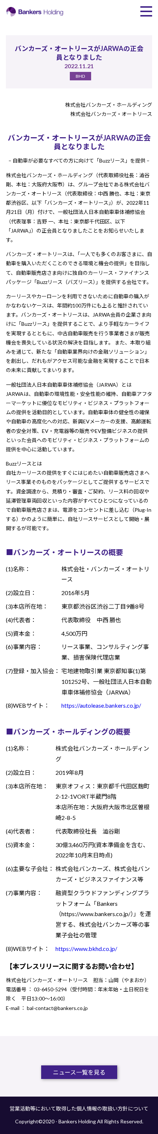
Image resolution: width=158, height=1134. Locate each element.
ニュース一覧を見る (79, 1072)
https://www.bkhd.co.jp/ (86, 948)
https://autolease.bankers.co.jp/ (101, 705)
